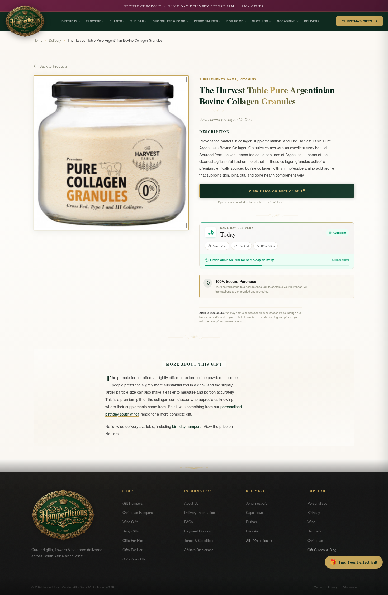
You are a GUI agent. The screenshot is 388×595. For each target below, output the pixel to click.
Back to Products (53, 66)
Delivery (55, 40)
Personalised (317, 503)
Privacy (333, 587)
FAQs (188, 521)
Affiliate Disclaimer (198, 549)
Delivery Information (199, 512)
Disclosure (350, 587)
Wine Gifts (130, 521)
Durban (251, 521)
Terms (318, 587)
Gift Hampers (132, 503)
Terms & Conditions (199, 540)
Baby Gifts (130, 530)
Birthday (313, 512)
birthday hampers (186, 426)
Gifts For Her (132, 549)
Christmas (315, 540)
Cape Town (254, 512)
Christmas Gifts (357, 21)
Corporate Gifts (134, 558)
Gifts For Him (132, 540)
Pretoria (252, 530)
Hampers (314, 530)
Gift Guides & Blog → (324, 549)
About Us (191, 503)
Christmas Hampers (137, 512)
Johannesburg (256, 503)
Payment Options (197, 530)
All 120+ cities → (259, 540)
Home (38, 40)
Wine (311, 521)
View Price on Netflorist (274, 190)
